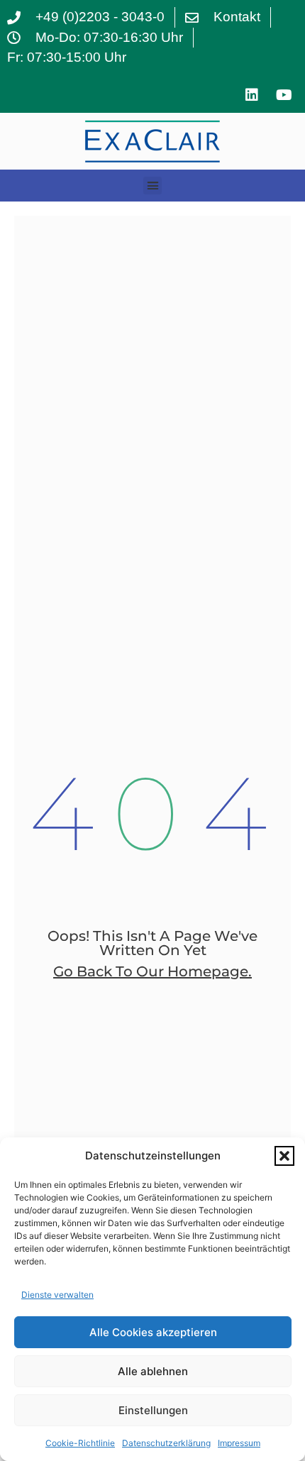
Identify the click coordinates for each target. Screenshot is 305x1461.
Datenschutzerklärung (166, 1443)
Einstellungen (153, 1410)
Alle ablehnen (153, 1371)
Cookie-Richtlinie (80, 1443)
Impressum (239, 1443)
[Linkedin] (252, 95)
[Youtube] (284, 95)
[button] (284, 1156)
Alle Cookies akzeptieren (153, 1332)
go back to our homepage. (152, 971)
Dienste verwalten (57, 1294)
